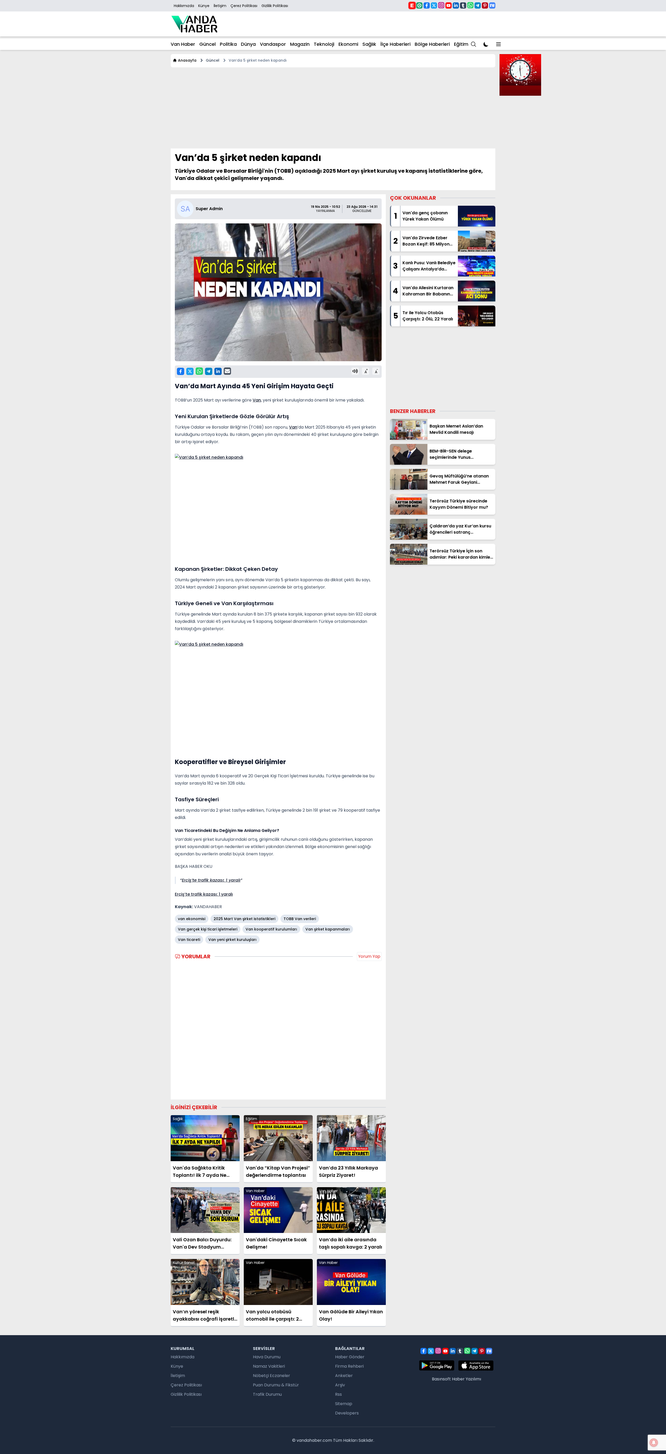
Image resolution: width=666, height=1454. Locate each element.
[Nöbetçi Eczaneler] (412, 5)
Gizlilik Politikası (274, 5)
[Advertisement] (327, 108)
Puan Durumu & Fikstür (276, 1385)
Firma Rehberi (349, 1366)
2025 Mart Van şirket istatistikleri (244, 918)
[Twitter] (434, 5)
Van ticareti (189, 939)
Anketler (344, 1376)
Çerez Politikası (243, 5)
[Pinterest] (485, 5)
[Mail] (227, 371)
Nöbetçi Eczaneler (271, 1376)
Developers (347, 1413)
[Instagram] (441, 5)
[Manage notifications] (654, 1442)
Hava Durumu (266, 1357)
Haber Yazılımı (466, 1379)
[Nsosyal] (492, 5)
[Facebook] (427, 5)
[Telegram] (478, 5)
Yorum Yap (369, 956)
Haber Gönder (349, 1357)
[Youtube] (448, 5)
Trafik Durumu (267, 1394)
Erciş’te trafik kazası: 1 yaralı (211, 880)
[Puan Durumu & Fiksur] (419, 5)
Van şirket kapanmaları (327, 929)
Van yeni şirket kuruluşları (232, 939)
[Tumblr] (463, 5)
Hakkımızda (184, 5)
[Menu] (473, 44)
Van (257, 400)
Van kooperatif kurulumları (271, 929)
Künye (203, 5)
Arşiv (340, 1385)
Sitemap (343, 1404)
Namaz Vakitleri (269, 1366)
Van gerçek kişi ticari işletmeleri (207, 929)
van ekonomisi (191, 918)
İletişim (220, 5)
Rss (338, 1394)
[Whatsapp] (470, 5)
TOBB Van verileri (300, 918)
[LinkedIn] (456, 5)
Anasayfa (187, 60)
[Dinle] (355, 371)
